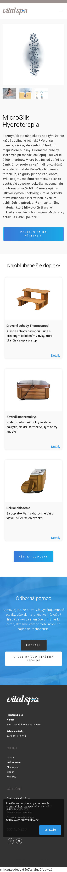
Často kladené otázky (18, 798)
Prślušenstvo (13, 762)
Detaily (55, 355)
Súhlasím (50, 829)
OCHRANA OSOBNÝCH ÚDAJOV (22, 820)
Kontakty (11, 777)
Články (10, 772)
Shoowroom (13, 767)
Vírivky (10, 757)
